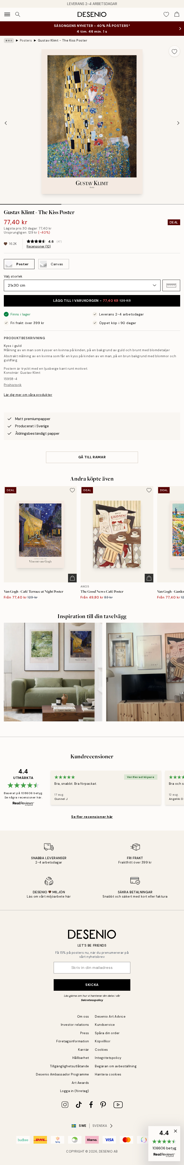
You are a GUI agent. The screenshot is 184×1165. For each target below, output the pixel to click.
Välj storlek (13, 276)
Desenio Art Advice (110, 1016)
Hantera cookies (108, 1074)
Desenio (106, 1151)
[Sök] (17, 14)
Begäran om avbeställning (116, 1066)
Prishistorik (13, 385)
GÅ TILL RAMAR (92, 457)
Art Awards (80, 1083)
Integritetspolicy (108, 1058)
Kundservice (105, 1025)
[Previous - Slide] (6, 123)
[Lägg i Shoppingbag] (72, 578)
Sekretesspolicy (92, 1000)
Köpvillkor (102, 1041)
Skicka (91, 985)
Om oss (83, 1016)
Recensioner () (39, 246)
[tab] (30, 203)
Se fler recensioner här (92, 817)
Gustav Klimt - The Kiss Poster (62, 40)
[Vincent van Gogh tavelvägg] (53, 672)
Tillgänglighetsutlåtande (69, 1066)
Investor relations (75, 1025)
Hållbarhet (80, 1058)
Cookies (101, 1050)
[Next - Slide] (178, 123)
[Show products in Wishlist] (166, 14)
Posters (26, 40)
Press (84, 1033)
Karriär (83, 1050)
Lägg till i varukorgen (92, 300)
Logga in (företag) (74, 1091)
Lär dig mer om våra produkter (28, 395)
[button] (171, 285)
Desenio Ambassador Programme (62, 1074)
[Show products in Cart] (177, 14)
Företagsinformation (72, 1041)
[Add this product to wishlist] (174, 51)
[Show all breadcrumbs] (9, 40)
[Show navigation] (7, 14)
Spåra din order (107, 1033)
